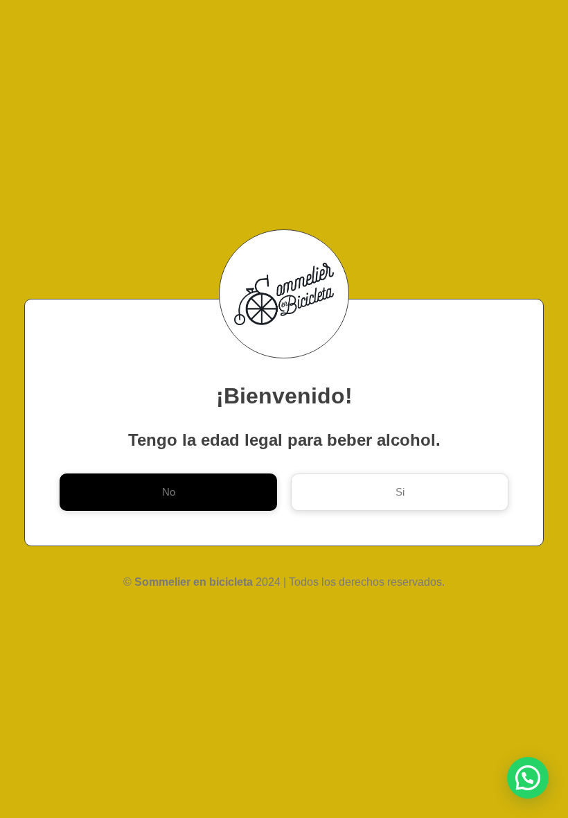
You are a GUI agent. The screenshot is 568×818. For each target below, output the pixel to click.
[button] (528, 778)
